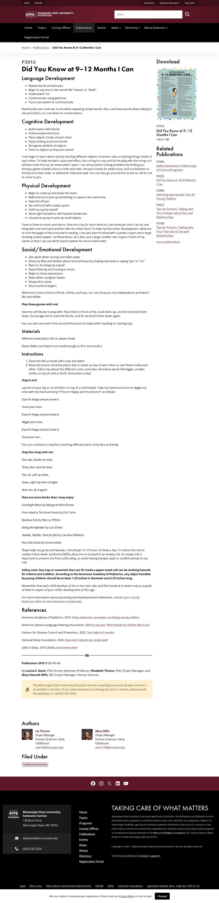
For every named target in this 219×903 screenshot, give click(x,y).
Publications (84, 28)
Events (101, 28)
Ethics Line (36, 886)
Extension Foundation (130, 886)
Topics (42, 28)
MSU (26, 2)
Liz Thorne (42, 731)
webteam (44, 693)
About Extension (154, 28)
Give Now (190, 2)
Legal (22, 886)
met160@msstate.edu (49, 747)
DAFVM (38, 2)
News (114, 28)
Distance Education (169, 2)
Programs (85, 823)
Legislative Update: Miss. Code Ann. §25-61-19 (173, 886)
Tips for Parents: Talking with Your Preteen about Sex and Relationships (175, 213)
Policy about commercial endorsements (68, 886)
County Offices (61, 28)
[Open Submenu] (120, 28)
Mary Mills (102, 731)
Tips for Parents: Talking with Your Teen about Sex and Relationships (175, 232)
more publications (168, 242)
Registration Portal (36, 37)
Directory (131, 28)
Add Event (149, 2)
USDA (110, 886)
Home (28, 28)
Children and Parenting (35, 764)
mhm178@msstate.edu (110, 747)
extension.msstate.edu (67, 601)
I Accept (162, 896)
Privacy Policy (126, 896)
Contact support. (150, 856)
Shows (83, 850)
